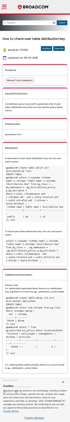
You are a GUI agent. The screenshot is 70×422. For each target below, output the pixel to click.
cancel (54, 22)
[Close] (63, 382)
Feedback (46, 48)
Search (62, 22)
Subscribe (59, 48)
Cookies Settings (34, 417)
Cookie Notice (11, 411)
